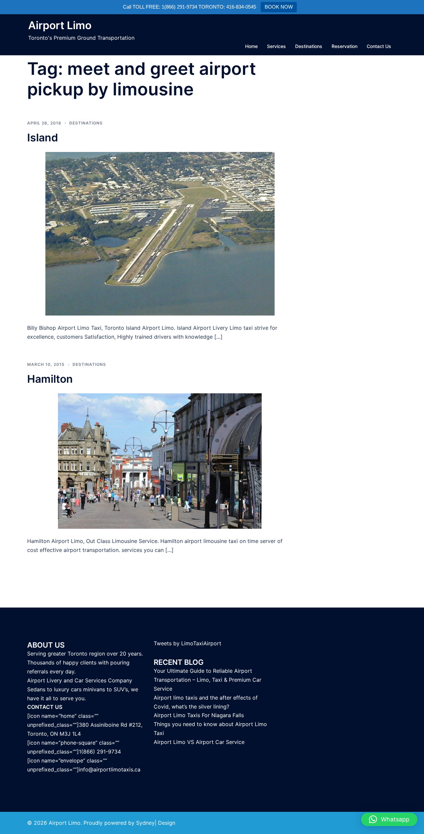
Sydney (145, 822)
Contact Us (379, 46)
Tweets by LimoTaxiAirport (187, 643)
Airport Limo (59, 25)
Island (42, 137)
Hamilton (50, 378)
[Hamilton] (160, 460)
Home (251, 46)
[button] (389, 819)
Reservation (344, 46)
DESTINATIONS (86, 123)
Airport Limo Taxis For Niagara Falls (199, 715)
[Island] (160, 233)
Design (166, 822)
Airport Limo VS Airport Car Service (199, 742)
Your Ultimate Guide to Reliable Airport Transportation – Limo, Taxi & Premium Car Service (207, 679)
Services (276, 46)
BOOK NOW (279, 7)
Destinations (308, 46)
